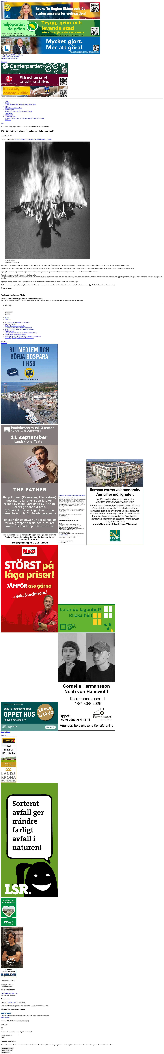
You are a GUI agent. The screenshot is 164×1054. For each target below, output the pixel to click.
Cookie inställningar (22, 1020)
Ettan (6, 101)
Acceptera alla (5, 1052)
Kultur (16, 104)
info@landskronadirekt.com (9, 993)
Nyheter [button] (7, 103)
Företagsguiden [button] (9, 109)
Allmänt (7, 104)
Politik (31, 104)
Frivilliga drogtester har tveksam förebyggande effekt (23, 336)
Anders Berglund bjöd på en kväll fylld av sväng (19, 338)
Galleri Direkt (9, 115)
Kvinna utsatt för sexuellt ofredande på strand (18, 327)
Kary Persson (11, 1002)
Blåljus (12, 104)
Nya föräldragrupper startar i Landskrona (17, 322)
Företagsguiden (5, 732)
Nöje (27, 104)
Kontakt (41, 118)
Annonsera (18, 118)
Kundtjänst (35, 118)
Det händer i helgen (10, 324)
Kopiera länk (8, 312)
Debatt (7, 108)
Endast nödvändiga (7, 1050)
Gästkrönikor (18, 108)
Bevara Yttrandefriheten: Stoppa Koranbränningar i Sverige (33, 139)
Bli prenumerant (27, 118)
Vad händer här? (9, 331)
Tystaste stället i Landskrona (15, 334)
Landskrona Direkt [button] (10, 116)
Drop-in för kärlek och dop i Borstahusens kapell (19, 329)
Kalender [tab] (7, 319)
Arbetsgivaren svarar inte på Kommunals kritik (21, 333)
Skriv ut (7, 314)
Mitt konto (8, 120)
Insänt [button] (6, 106)
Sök (3, 1037)
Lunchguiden (9, 113)
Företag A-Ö (9, 111)
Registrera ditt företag (25, 111)
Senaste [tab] (7, 317)
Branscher (16, 111)
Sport (34, 104)
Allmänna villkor (10, 118)
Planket (11, 108)
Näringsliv (22, 104)
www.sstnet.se (5, 1017)
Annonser (4, 1)
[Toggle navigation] (1, 60)
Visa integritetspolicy (7, 1048)
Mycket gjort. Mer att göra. (15, 326)
